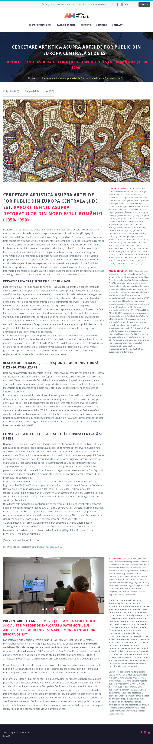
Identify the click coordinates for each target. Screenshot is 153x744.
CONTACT (117, 25)
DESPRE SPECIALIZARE (40, 25)
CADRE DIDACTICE (66, 25)
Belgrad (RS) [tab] (32, 91)
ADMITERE (101, 25)
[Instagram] (122, 4)
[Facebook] (117, 4)
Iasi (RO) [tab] (49, 91)
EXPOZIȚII (86, 25)
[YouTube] (126, 4)
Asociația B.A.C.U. (54, 546)
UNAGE (144, 4)
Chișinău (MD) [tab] (11, 91)
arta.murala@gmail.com (94, 4)
